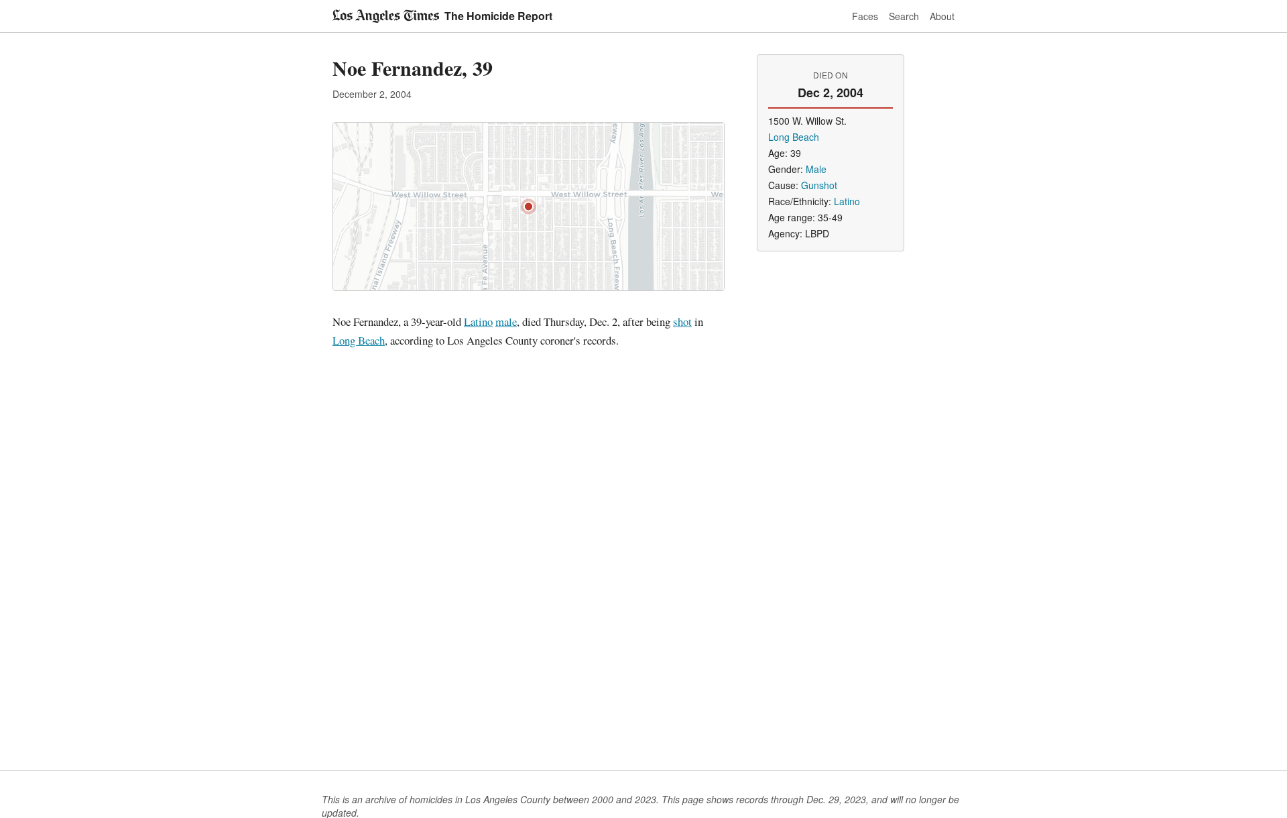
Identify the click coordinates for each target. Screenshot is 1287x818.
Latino (478, 321)
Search (904, 16)
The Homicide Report (498, 15)
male (506, 321)
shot (682, 321)
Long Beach (358, 340)
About (942, 16)
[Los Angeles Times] (385, 16)
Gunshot (819, 185)
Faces (865, 16)
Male (816, 169)
